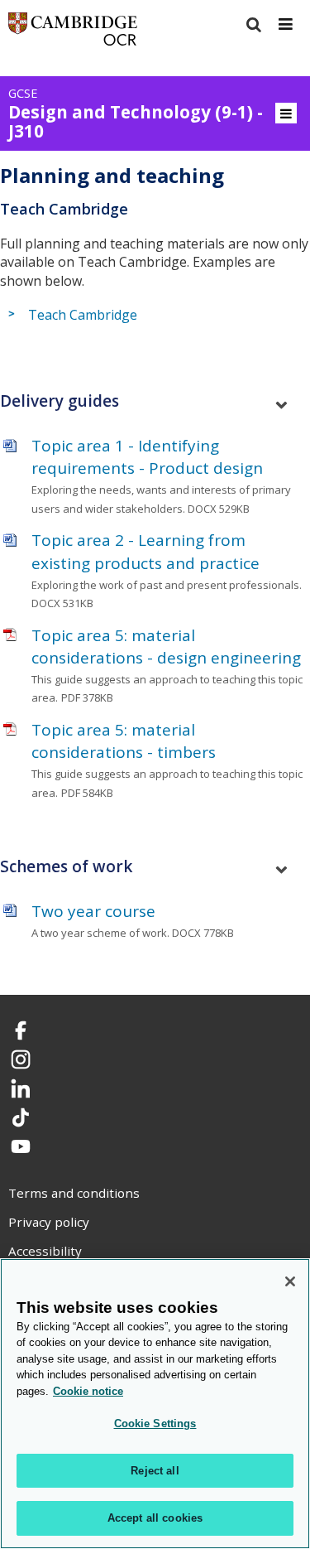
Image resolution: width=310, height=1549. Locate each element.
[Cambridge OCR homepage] (72, 32)
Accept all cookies (155, 1518)
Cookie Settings (155, 1423)
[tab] (155, 401)
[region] (155, 1403)
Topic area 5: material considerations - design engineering (166, 646)
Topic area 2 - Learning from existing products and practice (145, 551)
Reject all (155, 1471)
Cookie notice (88, 1391)
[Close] (290, 1281)
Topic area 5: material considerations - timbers (123, 741)
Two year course (93, 911)
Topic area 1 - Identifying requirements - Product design (147, 457)
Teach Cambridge (82, 314)
